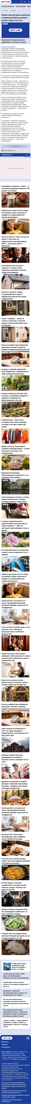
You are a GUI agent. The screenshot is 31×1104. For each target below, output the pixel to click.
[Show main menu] (29, 2)
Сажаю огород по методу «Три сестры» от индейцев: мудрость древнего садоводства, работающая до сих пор (15, 409)
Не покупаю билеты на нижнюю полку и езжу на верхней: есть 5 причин (15, 564)
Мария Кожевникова (9, 47)
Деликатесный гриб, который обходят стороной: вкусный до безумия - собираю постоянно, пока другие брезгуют (15, 797)
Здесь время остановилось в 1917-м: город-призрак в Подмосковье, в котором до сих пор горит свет (15, 744)
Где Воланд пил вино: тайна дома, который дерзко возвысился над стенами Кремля (16, 976)
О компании (6, 1047)
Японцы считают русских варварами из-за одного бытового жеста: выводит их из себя (15, 771)
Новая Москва (8, 6)
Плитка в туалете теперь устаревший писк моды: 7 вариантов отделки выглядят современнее (15, 308)
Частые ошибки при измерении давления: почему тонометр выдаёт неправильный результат (15, 359)
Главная (7, 1038)
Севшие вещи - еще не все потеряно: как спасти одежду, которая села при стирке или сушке (15, 436)
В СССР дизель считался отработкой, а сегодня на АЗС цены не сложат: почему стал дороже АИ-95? (15, 899)
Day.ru (27, 72)
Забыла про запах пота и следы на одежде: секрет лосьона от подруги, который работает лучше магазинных (15, 226)
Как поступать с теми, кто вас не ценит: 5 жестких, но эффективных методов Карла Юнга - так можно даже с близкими (15, 255)
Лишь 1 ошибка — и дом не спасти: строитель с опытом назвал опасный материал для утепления (15, 334)
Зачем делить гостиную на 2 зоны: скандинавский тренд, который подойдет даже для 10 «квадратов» (15, 616)
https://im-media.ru (20, 1059)
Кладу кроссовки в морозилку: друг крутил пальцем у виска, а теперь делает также (16, 966)
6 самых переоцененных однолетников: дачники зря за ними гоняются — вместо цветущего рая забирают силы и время (15, 539)
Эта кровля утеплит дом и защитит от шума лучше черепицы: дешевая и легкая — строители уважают (15, 281)
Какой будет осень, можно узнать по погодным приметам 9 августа (16, 984)
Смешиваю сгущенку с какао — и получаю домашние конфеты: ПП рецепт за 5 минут (15, 200)
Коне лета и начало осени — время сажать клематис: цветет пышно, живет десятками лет (15, 694)
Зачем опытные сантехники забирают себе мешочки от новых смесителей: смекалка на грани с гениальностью (15, 669)
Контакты (5, 1042)
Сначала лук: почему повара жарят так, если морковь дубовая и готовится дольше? (15, 872)
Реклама (5, 1044)
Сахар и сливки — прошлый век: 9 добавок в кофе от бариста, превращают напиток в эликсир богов (15, 1023)
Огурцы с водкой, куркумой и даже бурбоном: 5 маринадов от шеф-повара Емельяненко (15, 383)
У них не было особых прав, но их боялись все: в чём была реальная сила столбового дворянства (15, 643)
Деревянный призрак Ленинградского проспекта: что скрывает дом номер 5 (15, 486)
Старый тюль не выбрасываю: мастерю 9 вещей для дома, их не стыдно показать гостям (15, 947)
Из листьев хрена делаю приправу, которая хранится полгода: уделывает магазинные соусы (16, 1002)
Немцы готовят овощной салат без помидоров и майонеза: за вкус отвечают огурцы (15, 923)
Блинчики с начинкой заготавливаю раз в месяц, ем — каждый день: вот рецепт (15, 993)
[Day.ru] (6, 2)
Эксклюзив (21, 6)
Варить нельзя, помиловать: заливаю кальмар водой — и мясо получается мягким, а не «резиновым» (15, 462)
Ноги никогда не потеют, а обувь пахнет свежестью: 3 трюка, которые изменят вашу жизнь (15, 511)
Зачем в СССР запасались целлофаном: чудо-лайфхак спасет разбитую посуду (15, 848)
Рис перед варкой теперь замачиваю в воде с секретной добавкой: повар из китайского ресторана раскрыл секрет (15, 1013)
